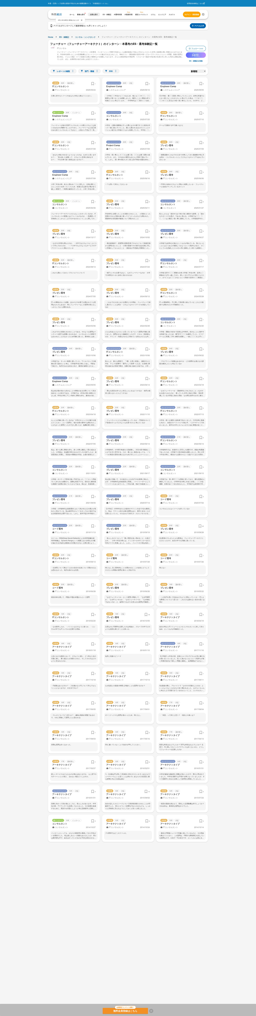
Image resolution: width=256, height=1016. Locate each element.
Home (50, 37)
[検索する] (203, 14)
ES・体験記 (64, 37)
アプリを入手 (199, 26)
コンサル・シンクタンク (85, 37)
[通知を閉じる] (81, 20)
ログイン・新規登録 (192, 14)
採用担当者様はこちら (195, 3)
